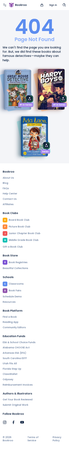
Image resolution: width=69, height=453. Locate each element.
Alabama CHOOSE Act (16, 347)
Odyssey (8, 379)
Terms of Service (33, 439)
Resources (9, 302)
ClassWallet (10, 374)
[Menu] (5, 5)
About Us (8, 177)
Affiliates (8, 204)
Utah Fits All (10, 363)
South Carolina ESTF (15, 358)
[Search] (64, 5)
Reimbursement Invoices (18, 384)
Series (45, 151)
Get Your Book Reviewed (17, 399)
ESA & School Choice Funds (19, 342)
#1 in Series (26, 104)
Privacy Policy (57, 439)
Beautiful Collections (15, 268)
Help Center (10, 193)
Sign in (53, 5)
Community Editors (14, 327)
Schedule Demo (12, 296)
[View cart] (42, 5)
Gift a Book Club (13, 246)
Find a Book (10, 316)
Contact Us (10, 199)
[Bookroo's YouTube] (22, 422)
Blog (5, 183)
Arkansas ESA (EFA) (14, 353)
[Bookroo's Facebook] (13, 422)
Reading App (10, 322)
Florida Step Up (12, 368)
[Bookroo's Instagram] (5, 422)
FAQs (6, 188)
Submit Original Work (15, 405)
